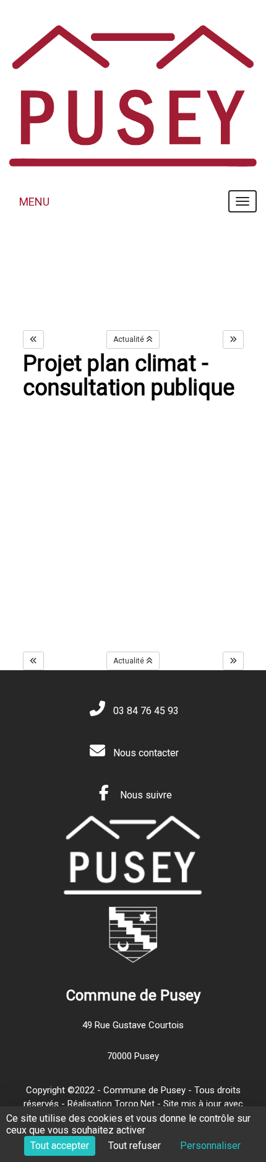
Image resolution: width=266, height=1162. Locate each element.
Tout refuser (134, 1145)
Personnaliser (210, 1145)
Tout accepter (59, 1145)
